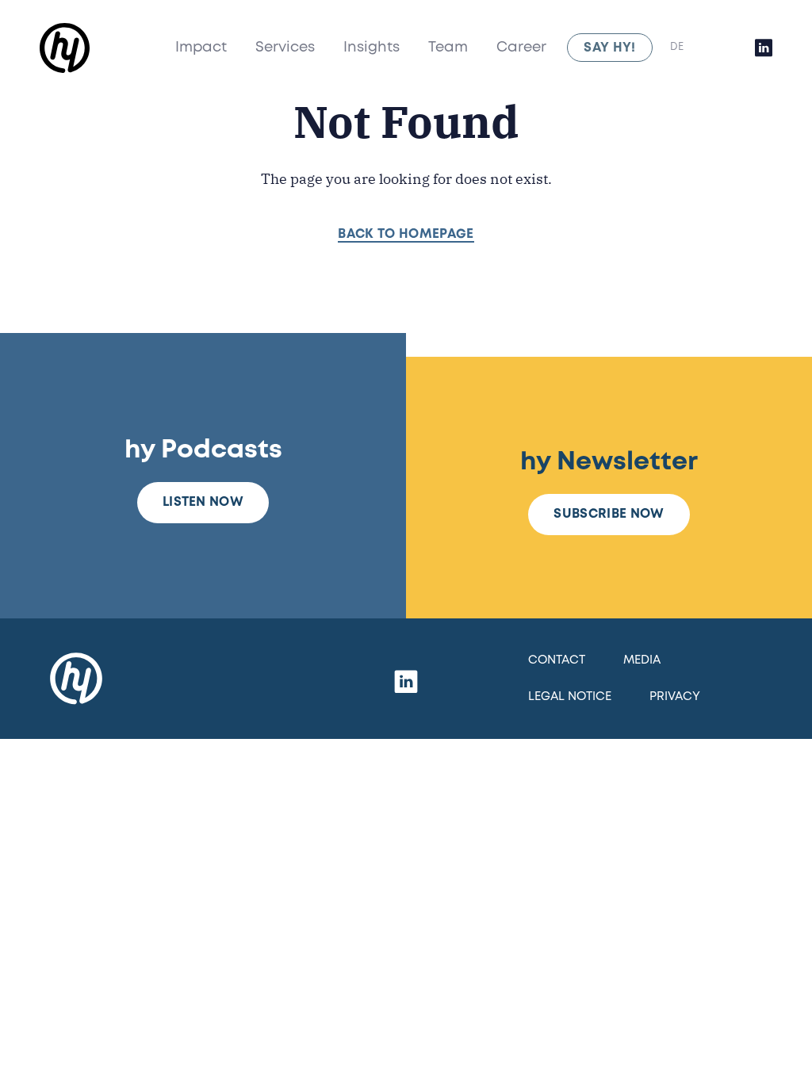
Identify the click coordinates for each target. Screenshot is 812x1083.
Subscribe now (608, 514)
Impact (201, 47)
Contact (556, 660)
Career (521, 47)
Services (285, 47)
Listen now (203, 502)
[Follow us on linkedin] (763, 47)
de (677, 47)
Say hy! (609, 48)
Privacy (674, 696)
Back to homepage (405, 234)
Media (642, 660)
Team (448, 47)
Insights (371, 47)
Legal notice (569, 696)
